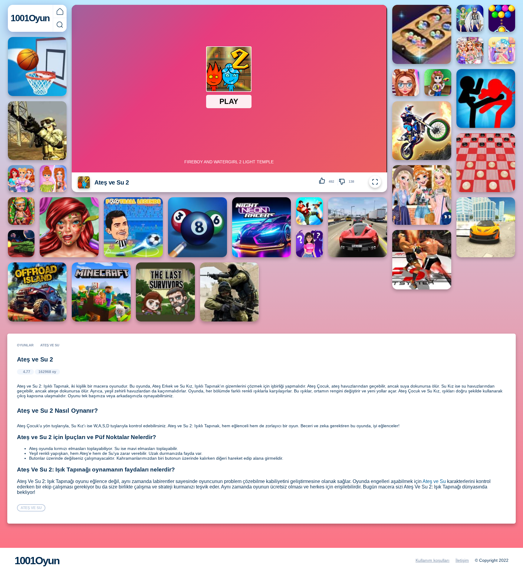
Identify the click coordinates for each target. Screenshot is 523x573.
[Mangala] (421, 34)
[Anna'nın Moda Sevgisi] (53, 178)
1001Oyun (30, 18)
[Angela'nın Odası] (437, 82)
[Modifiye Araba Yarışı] (261, 227)
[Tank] (21, 243)
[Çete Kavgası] (309, 211)
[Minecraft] (101, 291)
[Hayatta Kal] (165, 291)
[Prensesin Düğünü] (469, 50)
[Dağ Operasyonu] (37, 130)
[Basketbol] (37, 66)
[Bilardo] (197, 227)
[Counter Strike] (229, 291)
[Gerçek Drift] (485, 227)
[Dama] (485, 162)
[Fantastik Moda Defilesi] (469, 18)
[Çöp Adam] (485, 98)
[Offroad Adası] (37, 291)
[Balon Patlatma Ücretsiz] (501, 18)
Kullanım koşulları (432, 560)
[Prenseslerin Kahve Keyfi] (421, 195)
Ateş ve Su (434, 481)
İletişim (462, 560)
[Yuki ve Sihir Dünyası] (309, 243)
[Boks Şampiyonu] (421, 259)
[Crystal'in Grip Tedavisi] (501, 50)
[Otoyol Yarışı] (357, 227)
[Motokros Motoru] (421, 130)
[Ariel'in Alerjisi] (69, 227)
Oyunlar (25, 345)
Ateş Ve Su (49, 345)
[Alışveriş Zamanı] (21, 178)
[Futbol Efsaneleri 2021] (133, 227)
